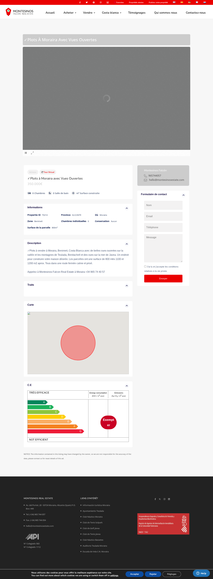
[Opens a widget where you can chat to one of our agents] (201, 573)
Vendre (87, 13)
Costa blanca (110, 13)
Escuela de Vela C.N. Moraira (96, 551)
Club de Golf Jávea (91, 528)
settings (114, 575)
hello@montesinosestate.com (40, 526)
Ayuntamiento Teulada (93, 511)
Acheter (68, 13)
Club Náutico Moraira (92, 516)
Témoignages (136, 13)
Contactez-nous (196, 13)
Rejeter (153, 574)
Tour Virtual (48, 172)
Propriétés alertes (136, 3)
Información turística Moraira (96, 505)
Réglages (171, 574)
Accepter (134, 574)
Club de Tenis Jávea (91, 534)
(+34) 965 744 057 (37, 514)
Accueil (50, 13)
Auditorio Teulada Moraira (95, 545)
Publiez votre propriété (158, 3)
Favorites (120, 3)
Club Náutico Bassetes (93, 539)
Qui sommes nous (165, 13)
